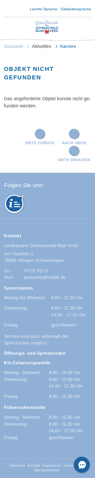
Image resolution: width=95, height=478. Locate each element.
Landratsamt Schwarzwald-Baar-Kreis (41, 245)
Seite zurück (40, 143)
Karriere (68, 46)
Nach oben (74, 143)
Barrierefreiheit (47, 470)
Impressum (51, 465)
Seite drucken (74, 160)
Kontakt (33, 465)
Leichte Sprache (43, 9)
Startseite (13, 46)
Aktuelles (41, 46)
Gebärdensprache (76, 9)
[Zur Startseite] (47, 27)
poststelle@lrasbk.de (44, 277)
